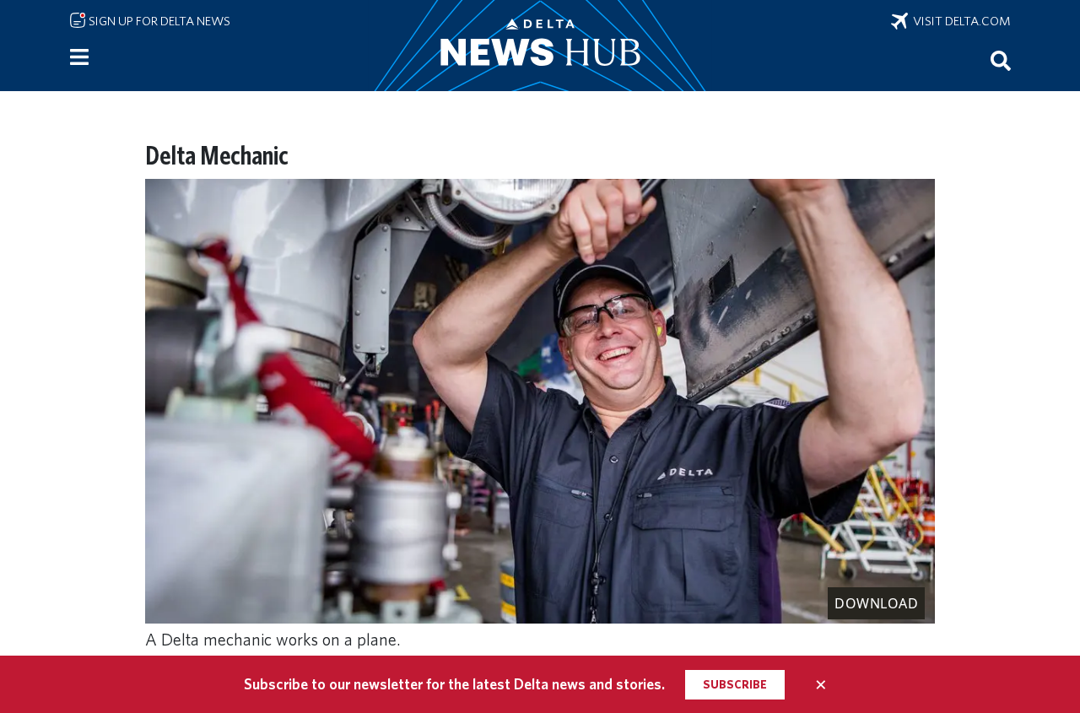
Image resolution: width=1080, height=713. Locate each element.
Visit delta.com (959, 21)
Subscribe (735, 684)
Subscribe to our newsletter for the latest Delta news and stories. (454, 684)
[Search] (1001, 60)
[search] (1001, 60)
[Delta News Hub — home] (540, 45)
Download (876, 603)
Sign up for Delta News (158, 21)
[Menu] (79, 57)
